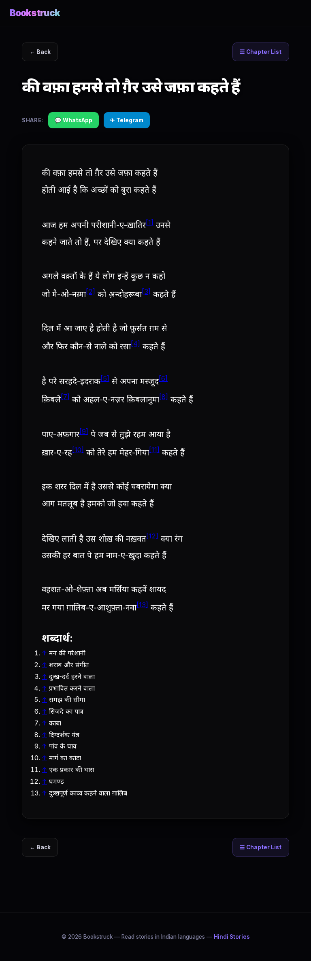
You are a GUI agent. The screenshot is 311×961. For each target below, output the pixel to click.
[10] (78, 450)
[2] (90, 291)
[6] (163, 378)
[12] (152, 536)
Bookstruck (35, 12)
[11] (154, 450)
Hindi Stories (232, 936)
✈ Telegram (126, 120)
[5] (104, 378)
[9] (83, 431)
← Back (40, 52)
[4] (135, 344)
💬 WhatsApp (73, 120)
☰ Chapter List (260, 52)
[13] (142, 605)
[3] (146, 291)
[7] (65, 397)
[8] (163, 397)
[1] (149, 222)
